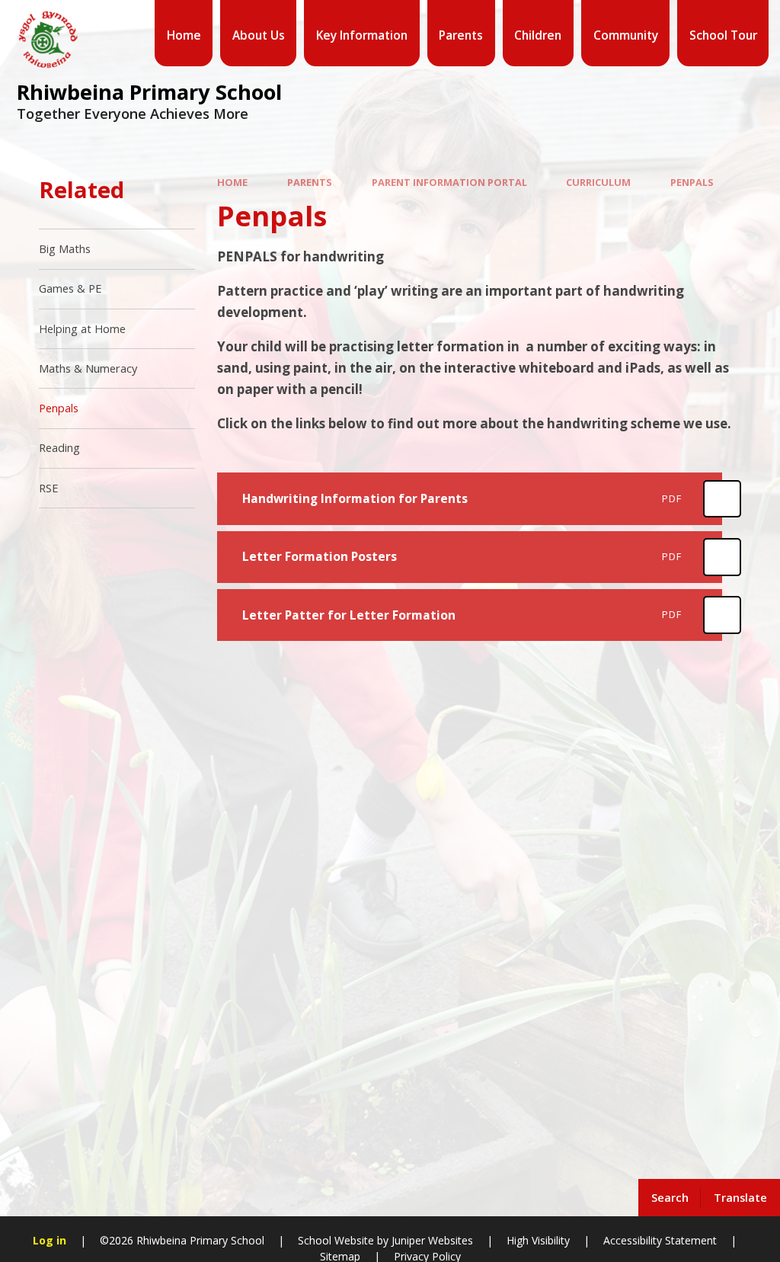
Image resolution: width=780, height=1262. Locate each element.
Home (232, 182)
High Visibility (538, 1240)
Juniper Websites (430, 1240)
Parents (309, 182)
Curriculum (598, 182)
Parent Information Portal (449, 182)
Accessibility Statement (660, 1240)
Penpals (692, 182)
